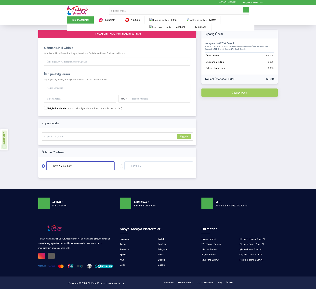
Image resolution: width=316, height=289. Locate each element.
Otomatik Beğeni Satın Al (251, 244)
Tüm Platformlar (80, 19)
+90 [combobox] (123, 98)
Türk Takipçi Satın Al (211, 244)
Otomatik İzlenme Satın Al (252, 239)
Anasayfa (169, 282)
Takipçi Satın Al (208, 239)
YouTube (162, 244)
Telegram (162, 249)
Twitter (212, 19)
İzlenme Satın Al (209, 249)
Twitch (161, 254)
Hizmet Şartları (185, 282)
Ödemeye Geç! (239, 92)
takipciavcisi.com (116, 283)
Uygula (184, 136)
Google (161, 265)
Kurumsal (200, 26)
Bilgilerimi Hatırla (85, 108)
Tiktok (173, 19)
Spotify (123, 254)
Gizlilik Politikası (205, 282)
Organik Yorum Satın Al (250, 254)
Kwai (122, 260)
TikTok (161, 239)
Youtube (135, 19)
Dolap (122, 265)
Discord (161, 260)
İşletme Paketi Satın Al (250, 249)
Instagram (109, 19)
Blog (219, 282)
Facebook (179, 26)
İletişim (229, 282)
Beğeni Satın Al (208, 254)
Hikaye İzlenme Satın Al (251, 260)
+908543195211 (227, 2)
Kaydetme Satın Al (210, 260)
